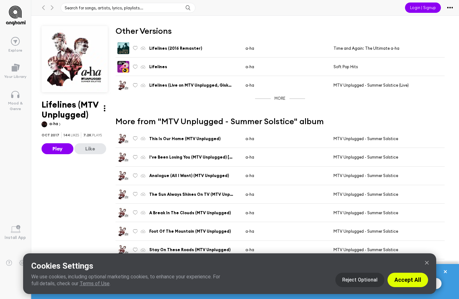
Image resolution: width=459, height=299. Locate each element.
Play (57, 148)
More (279, 98)
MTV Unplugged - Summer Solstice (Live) (371, 85)
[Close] (426, 262)
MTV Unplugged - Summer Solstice (365, 138)
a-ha (54, 123)
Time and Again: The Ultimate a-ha (366, 48)
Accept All (407, 279)
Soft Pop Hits (345, 66)
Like (90, 148)
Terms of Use (95, 283)
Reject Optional (360, 280)
